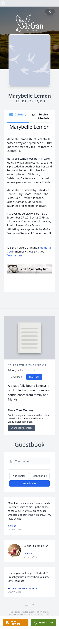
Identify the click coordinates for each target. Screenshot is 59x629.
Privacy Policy (20, 614)
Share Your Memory (21, 427)
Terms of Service (38, 614)
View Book (16, 376)
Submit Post (29, 483)
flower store (14, 255)
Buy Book (34, 376)
